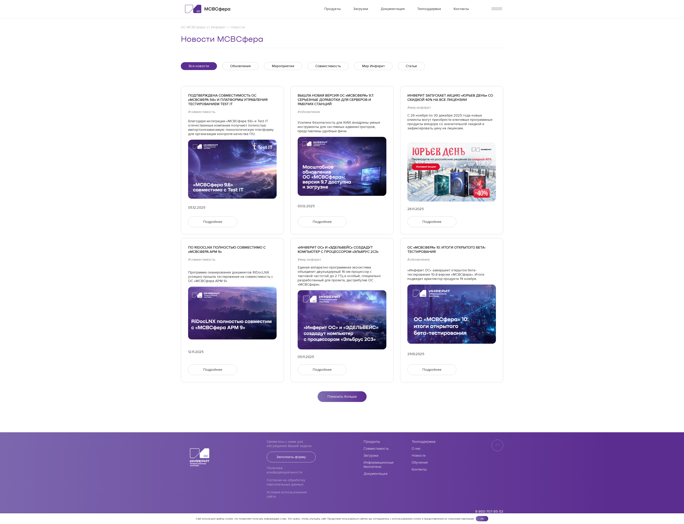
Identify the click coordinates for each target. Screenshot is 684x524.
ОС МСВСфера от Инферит (203, 27)
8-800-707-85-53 (489, 511)
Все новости (199, 66)
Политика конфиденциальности (284, 470)
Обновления (240, 66)
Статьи (411, 66)
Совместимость (328, 66)
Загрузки (360, 9)
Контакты (461, 9)
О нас (416, 448)
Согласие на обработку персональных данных (286, 482)
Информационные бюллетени (379, 464)
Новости (419, 455)
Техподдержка (429, 9)
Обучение (420, 462)
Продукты (332, 9)
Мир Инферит (373, 66)
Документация (393, 9)
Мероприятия (283, 66)
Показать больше (342, 396)
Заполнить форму (291, 457)
